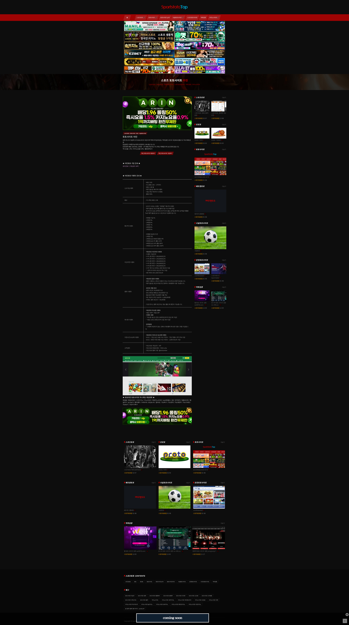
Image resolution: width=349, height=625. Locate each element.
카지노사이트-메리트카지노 (178, 604)
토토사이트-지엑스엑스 (131, 600)
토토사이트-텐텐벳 (168, 596)
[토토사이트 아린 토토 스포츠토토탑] (157, 416)
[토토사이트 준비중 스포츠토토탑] (172, 617)
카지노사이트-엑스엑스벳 (131, 604)
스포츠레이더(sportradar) (215, 276)
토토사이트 (200, 149)
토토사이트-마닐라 (130, 596)
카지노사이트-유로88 (200, 600)
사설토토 (197, 251)
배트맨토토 (200, 186)
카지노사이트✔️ (214, 17)
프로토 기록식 (198, 140)
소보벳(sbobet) (199, 275)
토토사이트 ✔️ (152, 17)
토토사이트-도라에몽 (206, 596)
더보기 (224, 97)
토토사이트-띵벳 (142, 596)
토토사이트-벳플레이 (154, 596)
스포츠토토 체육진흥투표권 (132, 470)
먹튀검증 (203, 17)
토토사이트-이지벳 (180, 596)
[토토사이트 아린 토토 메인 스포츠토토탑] (157, 375)
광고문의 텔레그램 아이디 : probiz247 (135, 608)
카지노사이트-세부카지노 (168, 600)
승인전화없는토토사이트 (201, 177)
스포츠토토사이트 (192, 17)
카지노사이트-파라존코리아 (185, 600)
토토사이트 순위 (165, 17)
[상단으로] (345, 621)
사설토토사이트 (202, 223)
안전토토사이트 (202, 260)
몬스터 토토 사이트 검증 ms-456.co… (218, 304)
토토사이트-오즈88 (193, 596)
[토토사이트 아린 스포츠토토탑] (157, 113)
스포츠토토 (200, 97)
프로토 (198, 124)
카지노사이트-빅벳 (213, 600)
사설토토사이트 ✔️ (178, 17)
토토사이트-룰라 (144, 600)
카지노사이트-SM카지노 (162, 604)
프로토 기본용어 (216, 140)
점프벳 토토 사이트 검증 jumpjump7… (204, 551)
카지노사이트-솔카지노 (147, 604)
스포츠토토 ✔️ (140, 17)
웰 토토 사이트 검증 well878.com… (200, 304)
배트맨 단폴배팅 (199, 214)
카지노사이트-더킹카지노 (194, 604)
